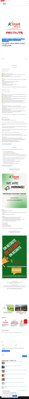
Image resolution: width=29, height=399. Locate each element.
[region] (10, 394)
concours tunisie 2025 (9, 40)
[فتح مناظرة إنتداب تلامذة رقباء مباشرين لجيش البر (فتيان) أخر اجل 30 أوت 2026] (3, 362)
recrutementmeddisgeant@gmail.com (21, 114)
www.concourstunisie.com (5, 41)
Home (3, 37)
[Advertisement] (14, 13)
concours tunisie (4, 40)
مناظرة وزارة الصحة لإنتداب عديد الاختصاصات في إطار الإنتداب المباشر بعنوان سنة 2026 (14, 325)
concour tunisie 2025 (6, 37)
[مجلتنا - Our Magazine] (5, 3)
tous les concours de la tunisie (17, 40)
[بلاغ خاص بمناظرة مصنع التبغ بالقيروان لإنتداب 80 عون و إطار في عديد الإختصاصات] (5, 321)
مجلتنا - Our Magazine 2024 (14, 397)
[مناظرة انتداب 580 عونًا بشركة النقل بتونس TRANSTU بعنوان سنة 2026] (3, 367)
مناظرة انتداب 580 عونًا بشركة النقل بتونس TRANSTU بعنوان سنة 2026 (13, 365)
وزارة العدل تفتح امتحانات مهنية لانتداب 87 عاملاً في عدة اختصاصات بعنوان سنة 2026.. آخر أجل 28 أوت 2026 (16, 0)
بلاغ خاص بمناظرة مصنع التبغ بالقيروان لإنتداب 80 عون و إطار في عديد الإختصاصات (5, 325)
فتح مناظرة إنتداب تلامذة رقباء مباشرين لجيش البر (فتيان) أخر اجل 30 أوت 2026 (13, 361)
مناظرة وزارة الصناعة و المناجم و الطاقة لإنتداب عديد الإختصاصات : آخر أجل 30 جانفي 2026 (23, 325)
